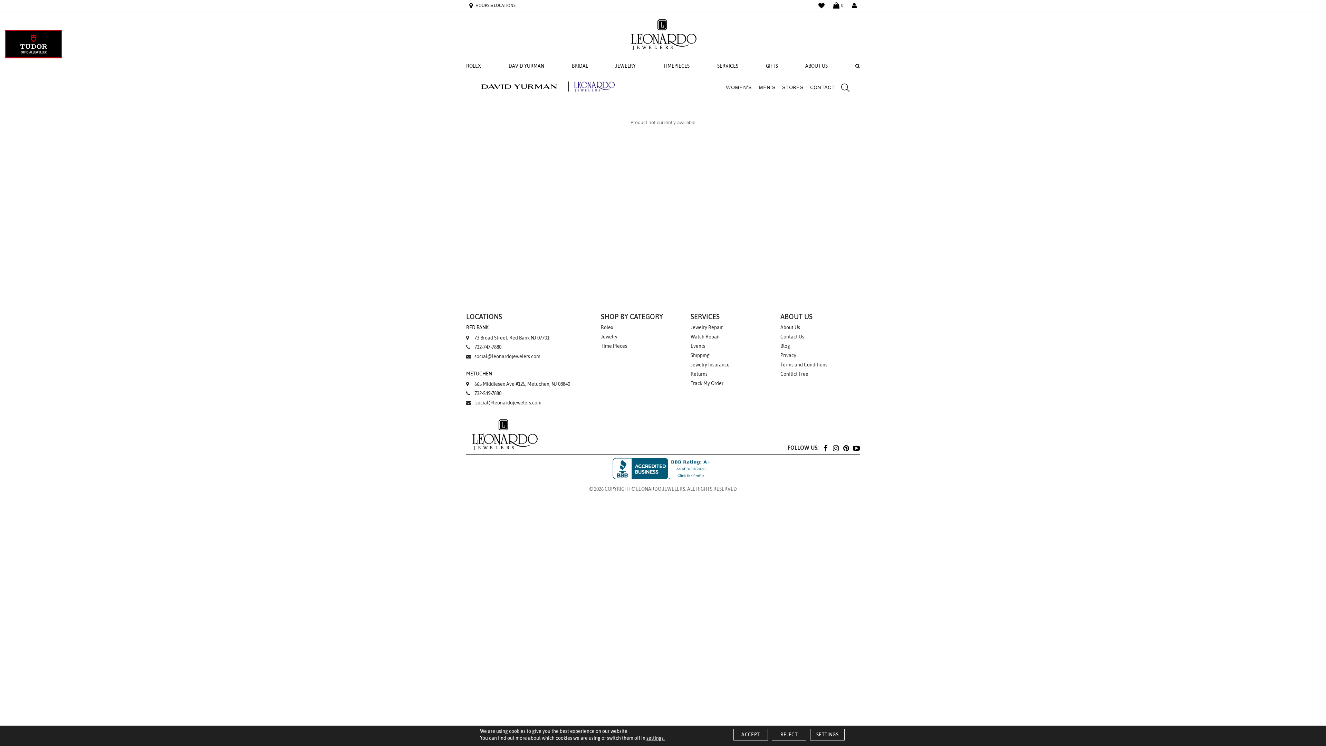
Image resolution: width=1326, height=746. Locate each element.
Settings (827, 734)
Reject (789, 734)
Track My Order (707, 383)
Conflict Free (794, 374)
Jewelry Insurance (710, 364)
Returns (699, 374)
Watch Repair (705, 336)
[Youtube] (856, 447)
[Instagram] (835, 447)
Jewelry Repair (707, 327)
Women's (739, 87)
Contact (822, 87)
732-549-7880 (487, 393)
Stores (793, 87)
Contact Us (792, 336)
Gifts (772, 66)
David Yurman (526, 66)
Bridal (580, 66)
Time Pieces (614, 346)
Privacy (788, 355)
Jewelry (625, 66)
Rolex (473, 66)
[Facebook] (825, 447)
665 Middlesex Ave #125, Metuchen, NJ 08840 (518, 379)
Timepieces (676, 66)
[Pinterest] (846, 447)
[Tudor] (33, 44)
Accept (750, 734)
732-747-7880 (487, 347)
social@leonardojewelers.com (507, 356)
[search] (841, 89)
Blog (785, 346)
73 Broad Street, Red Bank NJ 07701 (507, 333)
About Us (816, 66)
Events (698, 346)
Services (727, 66)
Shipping (700, 355)
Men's (767, 87)
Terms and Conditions (803, 364)
